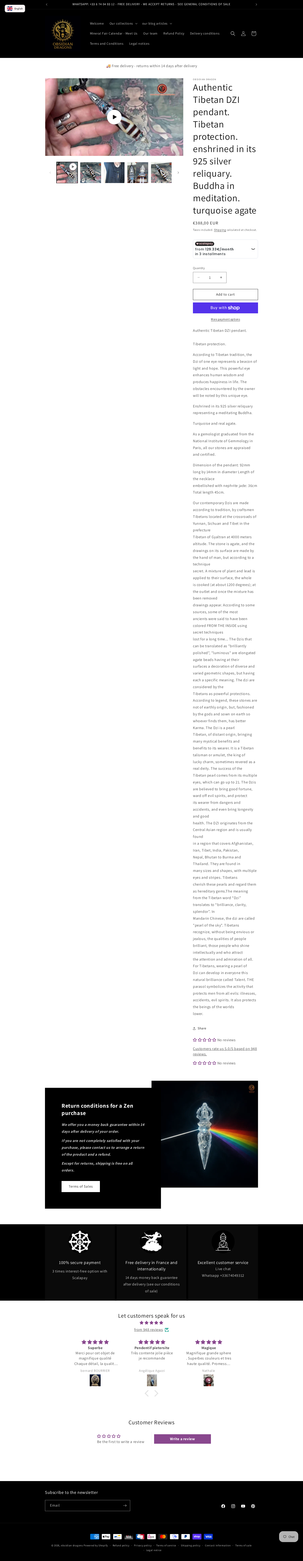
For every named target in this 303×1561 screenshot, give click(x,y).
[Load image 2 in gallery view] (114, 172)
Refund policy (121, 1545)
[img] (151, 1322)
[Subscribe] (125, 1505)
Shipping (220, 230)
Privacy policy (143, 1545)
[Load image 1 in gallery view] (90, 172)
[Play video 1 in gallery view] (67, 172)
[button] (123, 23)
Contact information (218, 1545)
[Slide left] (50, 172)
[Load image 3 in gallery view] (137, 172)
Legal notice (153, 1550)
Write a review (182, 1438)
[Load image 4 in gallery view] (161, 172)
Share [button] (202, 1028)
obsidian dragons (72, 1545)
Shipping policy (191, 1545)
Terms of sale (243, 1545)
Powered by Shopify (96, 1545)
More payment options (225, 319)
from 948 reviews (148, 1329)
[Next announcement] (256, 4)
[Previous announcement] (46, 4)
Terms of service (166, 1545)
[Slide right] (178, 172)
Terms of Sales (81, 1186)
